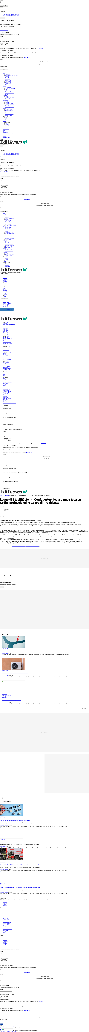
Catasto (6, 89)
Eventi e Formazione (9, 97)
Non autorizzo (10, 50)
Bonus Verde (8, 82)
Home (1, 495)
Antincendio (7, 112)
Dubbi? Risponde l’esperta (10, 84)
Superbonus (7, 74)
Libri (6, 123)
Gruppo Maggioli (6, 300)
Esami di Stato (8, 98)
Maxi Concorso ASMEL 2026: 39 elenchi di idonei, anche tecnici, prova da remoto (15, 820)
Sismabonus (7, 79)
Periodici (7, 124)
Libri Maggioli (6, 302)
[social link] (2, 576)
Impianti (7, 102)
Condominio (5, 132)
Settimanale (3, 44)
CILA (6, 90)
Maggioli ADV (6, 305)
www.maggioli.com (11, 1026)
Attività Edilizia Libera (10, 88)
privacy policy (27, 57)
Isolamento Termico (9, 103)
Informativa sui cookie (11, 1031)
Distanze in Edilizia (9, 91)
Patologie (4, 108)
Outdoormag (5, 383)
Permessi (4, 86)
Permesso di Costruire (9, 93)
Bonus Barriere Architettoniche (11, 75)
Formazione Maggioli (7, 303)
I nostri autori (5, 903)
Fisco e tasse (5, 381)
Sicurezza (5, 111)
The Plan (4, 384)
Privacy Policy (3, 1031)
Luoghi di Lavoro (9, 115)
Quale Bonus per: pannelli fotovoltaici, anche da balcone (12, 650)
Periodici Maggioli (6, 304)
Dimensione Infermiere (7, 382)
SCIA (6, 94)
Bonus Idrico (8, 81)
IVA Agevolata (8, 83)
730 (3, 131)
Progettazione (5, 100)
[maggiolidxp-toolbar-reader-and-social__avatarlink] (2, 510)
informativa (41, 48)
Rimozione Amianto (9, 114)
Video (6, 118)
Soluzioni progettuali (9, 107)
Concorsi (7, 96)
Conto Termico (6, 129)
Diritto (4, 378)
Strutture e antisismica (9, 104)
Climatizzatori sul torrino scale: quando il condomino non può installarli (15, 673)
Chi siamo (5, 902)
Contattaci (5, 904)
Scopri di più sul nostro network (9, 403)
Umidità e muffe (8, 109)
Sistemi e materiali (9, 110)
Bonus (4, 73)
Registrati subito (6, 488)
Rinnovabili (5, 134)
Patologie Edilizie (5, 46)
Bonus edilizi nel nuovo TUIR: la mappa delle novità (11, 700)
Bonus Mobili (8, 80)
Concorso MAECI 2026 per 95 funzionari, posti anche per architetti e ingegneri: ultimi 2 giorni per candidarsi (20, 887)
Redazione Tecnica (6, 509)
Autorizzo (4, 50)
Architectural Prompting (8, 133)
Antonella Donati (5, 702)
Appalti (6, 101)
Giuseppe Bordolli (5, 675)
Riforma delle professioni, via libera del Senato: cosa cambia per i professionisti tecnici (16, 841)
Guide (6, 119)
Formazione (7, 125)
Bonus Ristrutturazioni (9, 77)
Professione (5, 95)
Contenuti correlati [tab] (6, 801)
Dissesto (4, 136)
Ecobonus (7, 76)
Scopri (7, 322)
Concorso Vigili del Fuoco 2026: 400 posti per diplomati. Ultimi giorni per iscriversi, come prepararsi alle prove (20, 864)
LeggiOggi (5, 379)
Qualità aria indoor (6, 137)
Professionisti (6, 495)
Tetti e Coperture (8, 105)
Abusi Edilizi (8, 87)
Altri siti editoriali (6, 306)
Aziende (4, 121)
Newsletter (5, 905)
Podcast (6, 117)
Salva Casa (5, 130)
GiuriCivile (5, 385)
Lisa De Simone (5, 653)
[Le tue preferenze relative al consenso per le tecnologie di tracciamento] (7, 1029)
